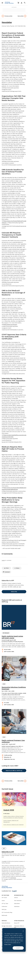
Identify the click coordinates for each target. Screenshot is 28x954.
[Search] (24, 2)
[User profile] (21, 2)
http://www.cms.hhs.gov (10, 324)
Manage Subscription (7, 926)
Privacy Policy (7, 944)
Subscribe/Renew (6, 923)
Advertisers (16, 906)
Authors (16, 897)
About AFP (16, 923)
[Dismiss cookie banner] (23, 931)
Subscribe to (8, 852)
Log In (3, 560)
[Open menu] (2, 2)
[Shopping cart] (18, 2)
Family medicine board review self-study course (12, 637)
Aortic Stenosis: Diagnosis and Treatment (13, 824)
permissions (13, 877)
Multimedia (4, 915)
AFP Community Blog (7, 912)
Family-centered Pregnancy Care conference (13, 741)
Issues (3, 900)
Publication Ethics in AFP (19, 926)
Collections (4, 906)
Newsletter (7, 22)
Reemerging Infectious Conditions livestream (14, 688)
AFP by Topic (5, 903)
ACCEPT (18, 948)
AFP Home (4, 897)
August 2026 (8, 810)
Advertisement (14, 7)
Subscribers (17, 903)
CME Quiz (4, 909)
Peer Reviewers (17, 900)
